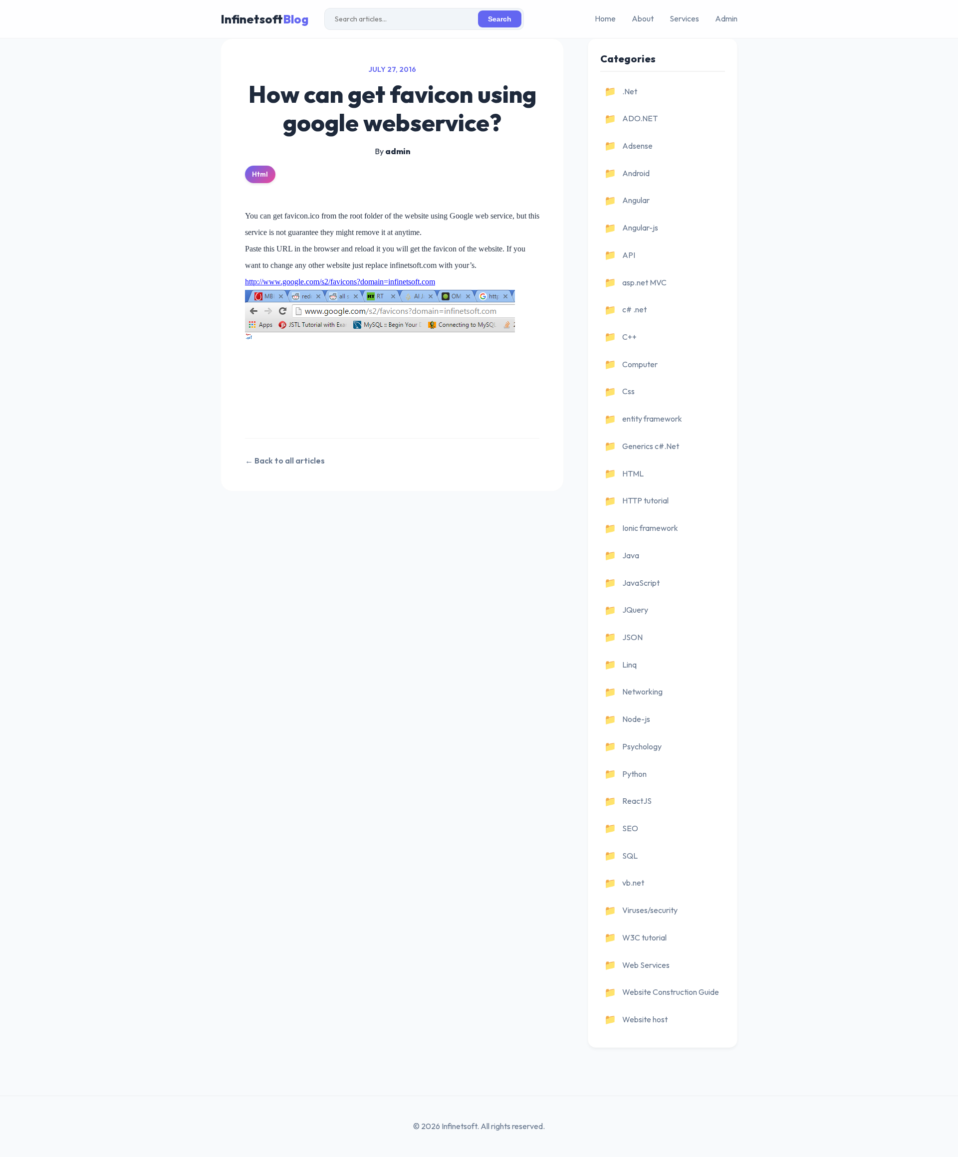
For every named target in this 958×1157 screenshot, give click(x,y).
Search (499, 19)
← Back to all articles (285, 460)
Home (605, 18)
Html (260, 174)
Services (684, 18)
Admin (726, 18)
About (643, 18)
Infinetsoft (264, 18)
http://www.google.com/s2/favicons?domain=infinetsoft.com (340, 281)
